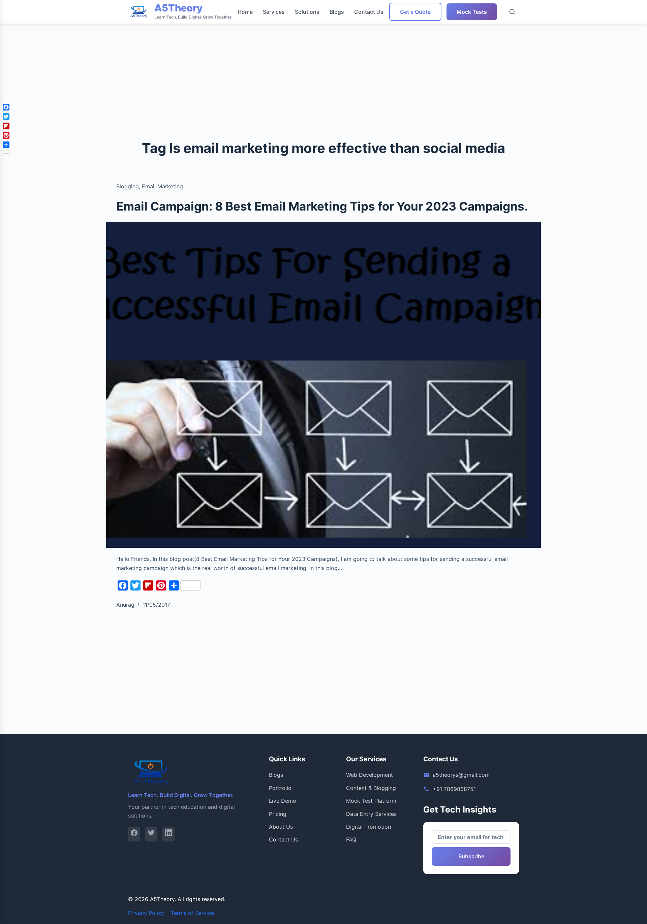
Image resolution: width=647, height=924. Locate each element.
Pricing (277, 813)
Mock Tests (472, 11)
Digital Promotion (368, 826)
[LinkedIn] (168, 834)
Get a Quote (415, 11)
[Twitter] (151, 834)
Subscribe (471, 856)
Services (274, 11)
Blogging (127, 186)
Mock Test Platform (371, 800)
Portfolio (280, 788)
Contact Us (368, 11)
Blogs (337, 11)
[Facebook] (134, 834)
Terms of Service (192, 913)
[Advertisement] (202, 47)
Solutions (307, 11)
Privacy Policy (146, 913)
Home (245, 11)
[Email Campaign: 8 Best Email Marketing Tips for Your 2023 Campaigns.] (323, 385)
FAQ (351, 839)
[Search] (512, 12)
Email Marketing (162, 186)
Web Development (369, 774)
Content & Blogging (371, 788)
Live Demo (282, 800)
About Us (281, 826)
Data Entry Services (371, 813)
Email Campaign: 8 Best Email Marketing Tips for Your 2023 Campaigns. (322, 206)
